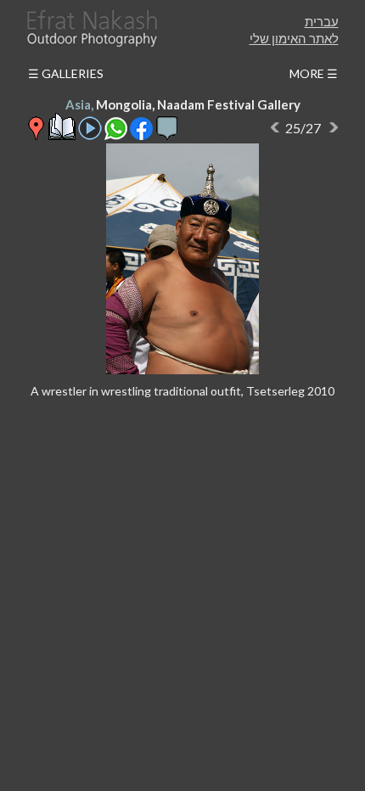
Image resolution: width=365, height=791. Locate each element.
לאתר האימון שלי (294, 38)
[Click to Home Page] (91, 28)
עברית (322, 21)
